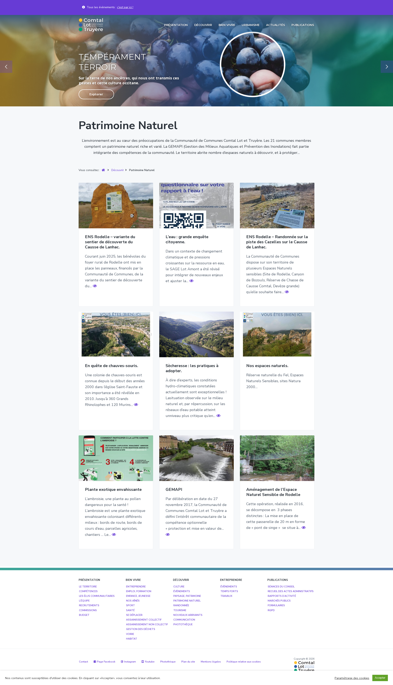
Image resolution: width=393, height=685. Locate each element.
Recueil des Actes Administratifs (291, 591)
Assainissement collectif (143, 619)
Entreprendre (136, 586)
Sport (130, 605)
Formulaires (276, 605)
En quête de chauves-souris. (111, 365)
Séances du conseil (281, 586)
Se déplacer (134, 615)
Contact (83, 661)
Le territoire (88, 586)
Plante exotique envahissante (113, 489)
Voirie (130, 634)
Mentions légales (211, 661)
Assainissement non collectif (147, 624)
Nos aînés (133, 600)
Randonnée (181, 605)
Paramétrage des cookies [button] (352, 678)
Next (387, 67)
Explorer (96, 94)
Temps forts (229, 591)
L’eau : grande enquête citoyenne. (187, 239)
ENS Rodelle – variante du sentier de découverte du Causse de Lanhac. (110, 242)
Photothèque (183, 624)
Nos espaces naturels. (267, 365)
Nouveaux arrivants (187, 615)
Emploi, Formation (138, 591)
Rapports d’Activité (282, 596)
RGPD (271, 610)
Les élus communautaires (97, 596)
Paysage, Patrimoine (187, 596)
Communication (184, 619)
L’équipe (84, 600)
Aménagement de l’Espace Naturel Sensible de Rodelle (273, 492)
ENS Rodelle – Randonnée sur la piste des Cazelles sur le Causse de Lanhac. (277, 242)
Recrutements (89, 605)
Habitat (131, 638)
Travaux (226, 596)
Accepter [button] (380, 678)
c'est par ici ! (125, 7)
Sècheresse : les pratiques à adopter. (192, 368)
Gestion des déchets (140, 629)
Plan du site (188, 661)
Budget (84, 615)
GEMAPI (174, 489)
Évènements (181, 591)
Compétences (88, 591)
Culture (178, 586)
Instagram (130, 661)
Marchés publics (279, 600)
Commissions (88, 610)
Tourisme (179, 610)
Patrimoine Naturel (187, 600)
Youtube (150, 661)
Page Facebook (106, 661)
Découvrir (117, 170)
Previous (6, 67)
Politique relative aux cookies (244, 661)
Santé (130, 610)
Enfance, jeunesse (138, 596)
